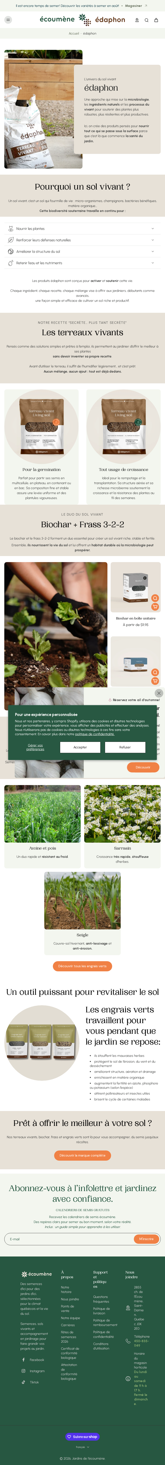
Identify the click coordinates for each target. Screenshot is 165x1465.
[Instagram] (25, 1371)
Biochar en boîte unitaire (136, 619)
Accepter (80, 747)
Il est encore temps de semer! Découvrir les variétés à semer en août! (67, 6)
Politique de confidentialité (103, 1334)
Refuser (125, 747)
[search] (146, 20)
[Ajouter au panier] (155, 607)
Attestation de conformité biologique (69, 1372)
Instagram (37, 1371)
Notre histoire (66, 1289)
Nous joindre (70, 1299)
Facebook (37, 1360)
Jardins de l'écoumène (88, 1458)
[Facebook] (25, 1359)
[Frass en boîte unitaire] (136, 661)
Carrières (68, 1325)
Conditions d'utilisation (101, 1346)
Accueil (74, 33)
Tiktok (34, 1382)
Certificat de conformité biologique (70, 1353)
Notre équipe (70, 1318)
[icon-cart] (156, 20)
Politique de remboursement (103, 1322)
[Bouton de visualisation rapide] (155, 598)
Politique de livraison (101, 1311)
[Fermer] (159, 693)
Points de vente (67, 1308)
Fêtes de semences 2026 (68, 1336)
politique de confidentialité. (95, 734)
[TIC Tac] (25, 1382)
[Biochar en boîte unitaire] (136, 587)
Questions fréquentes (101, 1299)
